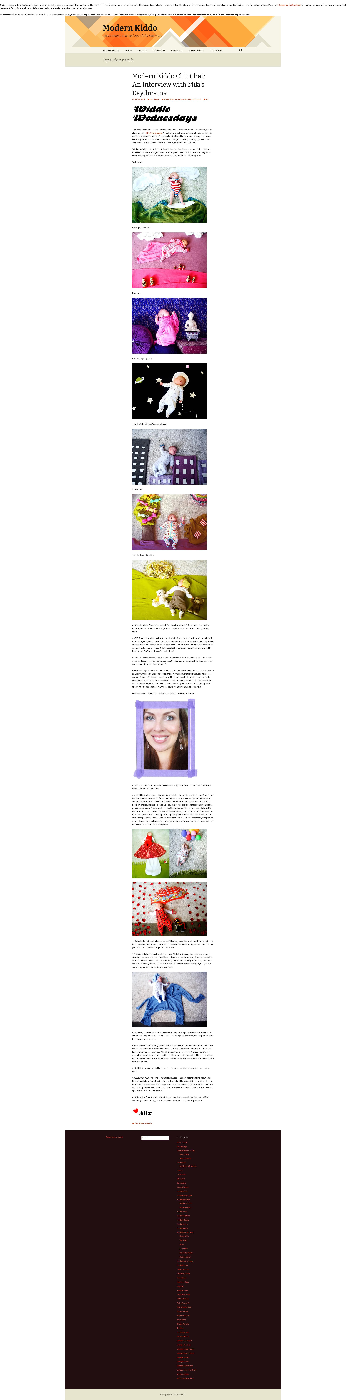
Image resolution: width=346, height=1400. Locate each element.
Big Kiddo (183, 1240)
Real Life (180, 1286)
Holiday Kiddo (182, 1191)
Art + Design (154, 99)
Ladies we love (183, 1269)
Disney (179, 1170)
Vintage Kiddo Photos (185, 1349)
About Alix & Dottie (111, 50)
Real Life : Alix (182, 1290)
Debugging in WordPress (289, 5)
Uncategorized (183, 1332)
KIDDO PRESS (159, 50)
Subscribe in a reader (114, 1137)
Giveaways (181, 1183)
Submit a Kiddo (216, 50)
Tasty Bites (181, 1319)
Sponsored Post (183, 1315)
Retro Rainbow (183, 1299)
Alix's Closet (182, 1142)
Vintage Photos (183, 1361)
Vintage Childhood (184, 1340)
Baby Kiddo (184, 1236)
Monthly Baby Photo (193, 99)
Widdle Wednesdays (185, 1378)
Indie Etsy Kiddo (186, 1252)
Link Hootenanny (183, 1273)
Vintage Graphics (184, 1345)
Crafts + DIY (181, 1162)
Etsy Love (181, 1178)
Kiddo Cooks (182, 1211)
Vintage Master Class (185, 1353)
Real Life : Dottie (183, 1294)
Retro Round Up (183, 1303)
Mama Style (181, 1278)
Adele (166, 99)
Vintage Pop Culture (185, 1365)
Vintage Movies (183, 1357)
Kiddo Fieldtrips (183, 1215)
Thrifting (180, 1328)
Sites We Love (177, 50)
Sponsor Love (182, 1311)
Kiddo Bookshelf (183, 1199)
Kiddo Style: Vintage (185, 1261)
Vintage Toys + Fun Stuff (186, 1370)
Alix (207, 99)
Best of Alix (184, 1154)
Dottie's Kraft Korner (188, 1166)
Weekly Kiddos (183, 1374)
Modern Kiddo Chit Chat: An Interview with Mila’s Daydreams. (168, 84)
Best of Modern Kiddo (186, 1151)
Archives (128, 50)
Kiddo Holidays (183, 1220)
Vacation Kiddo (183, 1336)
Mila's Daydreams (177, 99)
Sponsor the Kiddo (196, 50)
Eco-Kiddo (184, 1248)
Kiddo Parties (182, 1224)
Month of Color (183, 1282)
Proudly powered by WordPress (173, 1394)
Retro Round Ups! (184, 1307)
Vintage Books (185, 1207)
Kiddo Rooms (182, 1228)
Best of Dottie (185, 1158)
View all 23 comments (143, 1123)
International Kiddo (184, 1195)
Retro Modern (185, 1257)
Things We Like (183, 1324)
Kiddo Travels (182, 1265)
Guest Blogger (183, 1187)
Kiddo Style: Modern (185, 1232)
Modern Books (186, 1203)
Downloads (181, 1174)
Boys (182, 1244)
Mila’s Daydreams (154, 133)
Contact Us (142, 50)
